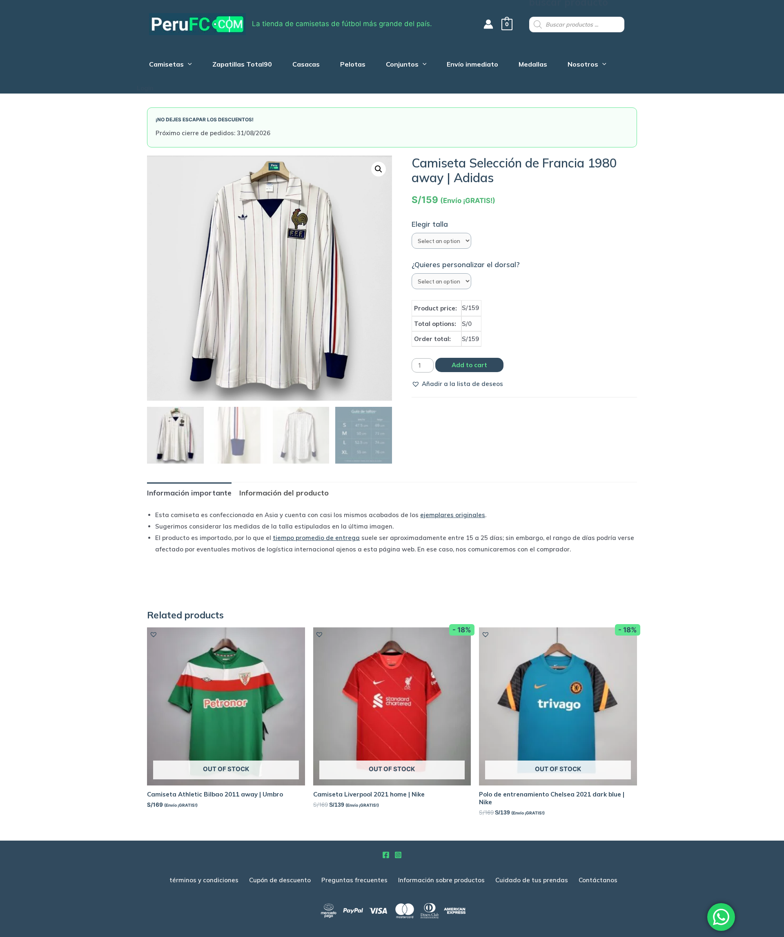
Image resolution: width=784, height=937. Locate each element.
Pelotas (352, 65)
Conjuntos (402, 65)
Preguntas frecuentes (354, 880)
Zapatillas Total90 (242, 65)
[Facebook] (386, 855)
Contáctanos (598, 880)
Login (145, 88)
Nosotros (583, 65)
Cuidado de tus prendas (531, 880)
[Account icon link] (488, 24)
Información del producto (284, 493)
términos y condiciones (203, 880)
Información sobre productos (441, 880)
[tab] (189, 492)
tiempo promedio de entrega (316, 538)
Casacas (306, 65)
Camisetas (166, 65)
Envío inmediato (472, 65)
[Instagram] (398, 855)
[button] (457, 384)
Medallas (533, 65)
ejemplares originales (452, 515)
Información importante (189, 493)
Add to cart (469, 365)
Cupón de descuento (280, 880)
